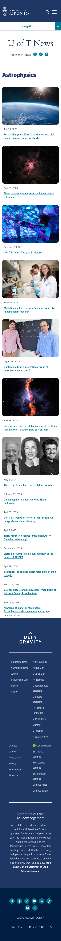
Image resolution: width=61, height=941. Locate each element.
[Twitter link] (35, 54)
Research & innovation (38, 710)
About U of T (39, 667)
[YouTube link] (34, 901)
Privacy (12, 763)
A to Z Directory (40, 736)
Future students (19, 661)
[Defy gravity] (30, 634)
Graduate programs (37, 699)
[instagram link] (46, 54)
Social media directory (30, 917)
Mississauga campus (39, 765)
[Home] (15, 11)
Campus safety (40, 790)
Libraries (37, 724)
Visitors (15, 691)
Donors (14, 685)
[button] (47, 12)
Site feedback (16, 769)
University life (39, 718)
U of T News (30, 43)
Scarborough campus (39, 776)
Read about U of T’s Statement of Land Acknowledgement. (32, 866)
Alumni (15, 673)
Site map (13, 775)
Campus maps (40, 784)
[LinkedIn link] (41, 901)
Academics (38, 679)
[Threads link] (35, 908)
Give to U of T (39, 673)
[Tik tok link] (49, 901)
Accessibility (15, 757)
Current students (19, 667)
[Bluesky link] (27, 908)
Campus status (43, 745)
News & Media (40, 661)
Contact (13, 745)
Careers (12, 751)
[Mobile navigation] (54, 11)
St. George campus (38, 754)
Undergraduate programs (40, 688)
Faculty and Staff (19, 679)
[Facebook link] (41, 54)
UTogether (38, 730)
